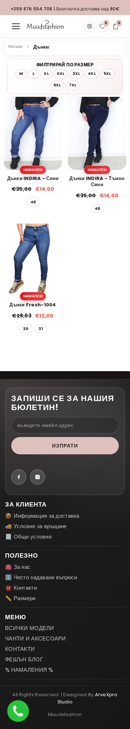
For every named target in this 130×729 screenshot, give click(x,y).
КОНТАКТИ (20, 649)
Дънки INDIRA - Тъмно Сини (97, 181)
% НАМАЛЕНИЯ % (29, 670)
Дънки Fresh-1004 (32, 305)
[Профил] (89, 26)
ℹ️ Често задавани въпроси (41, 577)
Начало (15, 46)
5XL (108, 73)
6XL (57, 85)
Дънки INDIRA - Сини (33, 178)
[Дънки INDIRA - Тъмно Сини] (97, 133)
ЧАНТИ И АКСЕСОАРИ (35, 638)
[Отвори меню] (16, 26)
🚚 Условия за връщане (36, 526)
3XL (77, 73)
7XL (73, 85)
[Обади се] (18, 711)
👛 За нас (17, 567)
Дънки (41, 47)
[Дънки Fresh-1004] (33, 260)
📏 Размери (20, 598)
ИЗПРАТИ (65, 445)
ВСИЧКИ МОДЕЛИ (29, 628)
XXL (61, 73)
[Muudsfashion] (45, 26)
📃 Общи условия (28, 536)
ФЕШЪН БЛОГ (24, 659)
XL (46, 73)
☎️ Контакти (21, 587)
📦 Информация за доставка (42, 515)
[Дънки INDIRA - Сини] (33, 133)
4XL (92, 73)
